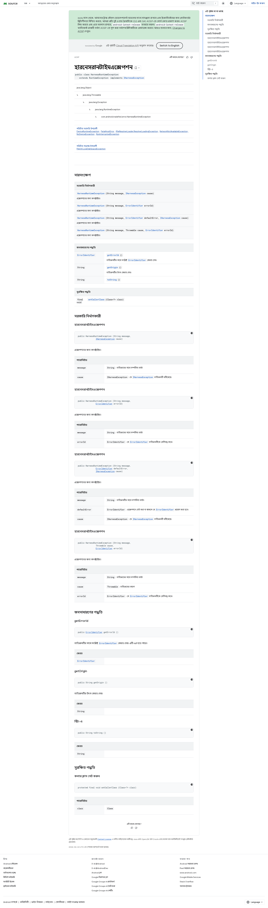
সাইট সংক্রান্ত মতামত (76, 902)
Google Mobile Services (190, 877)
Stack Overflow (186, 881)
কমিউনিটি (24, 902)
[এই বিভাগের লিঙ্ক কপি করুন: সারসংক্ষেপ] (94, 175)
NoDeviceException (85, 134)
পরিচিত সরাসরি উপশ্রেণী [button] (133, 131)
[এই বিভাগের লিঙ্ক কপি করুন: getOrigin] (90, 671)
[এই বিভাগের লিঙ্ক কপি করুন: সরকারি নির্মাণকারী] (104, 316)
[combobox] (204, 3)
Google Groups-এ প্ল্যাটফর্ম (103, 881)
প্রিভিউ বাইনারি (9, 877)
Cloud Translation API (127, 45)
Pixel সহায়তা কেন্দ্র (187, 868)
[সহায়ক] (187, 57)
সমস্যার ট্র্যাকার (186, 886)
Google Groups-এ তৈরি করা (103, 886)
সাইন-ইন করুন (258, 3)
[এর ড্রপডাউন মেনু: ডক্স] (31, 3)
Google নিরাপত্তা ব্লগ (100, 877)
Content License (104, 839)
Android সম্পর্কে (10, 902)
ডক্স (25, 3)
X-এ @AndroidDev (100, 868)
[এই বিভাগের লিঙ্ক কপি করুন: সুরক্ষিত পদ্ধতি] (98, 768)
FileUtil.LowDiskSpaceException (91, 149)
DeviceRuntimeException (88, 131)
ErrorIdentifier (134, 205)
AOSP (76, 57)
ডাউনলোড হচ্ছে (9, 872)
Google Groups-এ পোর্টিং (102, 890)
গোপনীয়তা (60, 902)
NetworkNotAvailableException (174, 131)
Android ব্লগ (97, 872)
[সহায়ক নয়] (191, 57)
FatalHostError (107, 131)
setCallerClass (96, 299)
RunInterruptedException (107, 134)
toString (112, 279)
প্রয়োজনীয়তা (8, 868)
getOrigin (112, 267)
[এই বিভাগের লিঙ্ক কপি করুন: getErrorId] (91, 621)
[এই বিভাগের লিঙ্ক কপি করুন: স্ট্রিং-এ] (86, 721)
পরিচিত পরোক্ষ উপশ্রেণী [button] (91, 147)
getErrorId (113, 255)
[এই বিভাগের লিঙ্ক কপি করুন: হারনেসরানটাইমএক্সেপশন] (108, 325)
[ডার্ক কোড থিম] (191, 333)
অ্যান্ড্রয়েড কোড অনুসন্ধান (48, 3)
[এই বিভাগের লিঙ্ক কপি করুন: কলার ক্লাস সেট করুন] (103, 776)
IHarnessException (134, 78)
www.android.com (188, 872)
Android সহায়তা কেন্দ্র (189, 863)
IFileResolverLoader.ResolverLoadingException (137, 131)
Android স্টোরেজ (10, 863)
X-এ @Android (98, 863)
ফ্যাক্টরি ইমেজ (8, 881)
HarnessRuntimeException (91, 193)
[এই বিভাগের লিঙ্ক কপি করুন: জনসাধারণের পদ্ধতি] (105, 612)
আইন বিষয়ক (37, 902)
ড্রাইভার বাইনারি (9, 886)
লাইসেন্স (49, 902)
